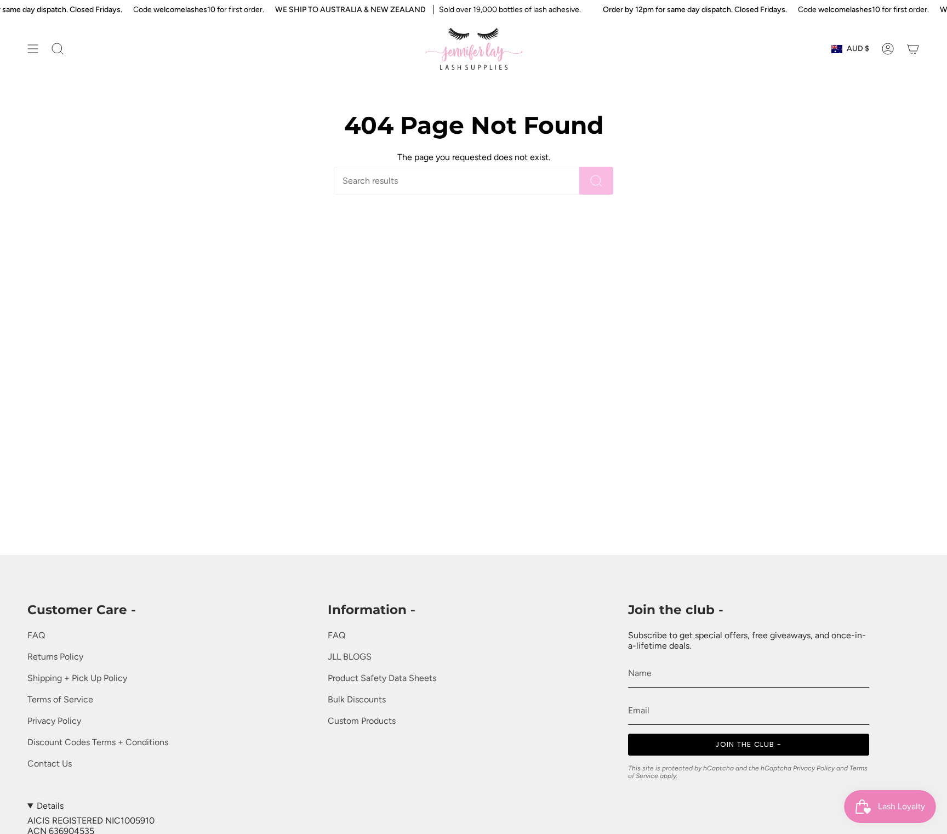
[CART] (913, 49)
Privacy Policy (54, 721)
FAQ (36, 635)
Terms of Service (60, 699)
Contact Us (49, 763)
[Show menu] (33, 49)
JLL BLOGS (350, 656)
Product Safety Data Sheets (382, 678)
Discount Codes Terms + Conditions (97, 742)
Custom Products (362, 721)
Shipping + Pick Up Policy (77, 678)
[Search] (596, 181)
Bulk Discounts (357, 699)
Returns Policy (55, 656)
